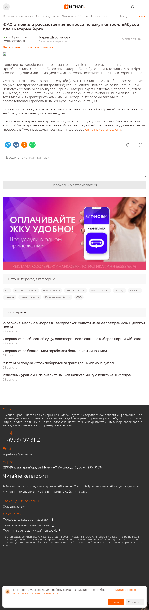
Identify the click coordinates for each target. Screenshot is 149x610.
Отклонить (135, 602)
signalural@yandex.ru (17, 454)
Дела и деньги (51, 290)
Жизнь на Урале (75, 290)
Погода (124, 16)
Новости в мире (29, 297)
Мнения (10, 297)
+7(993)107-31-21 (22, 440)
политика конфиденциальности (35, 593)
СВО (79, 297)
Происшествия (100, 290)
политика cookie (124, 590)
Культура (135, 290)
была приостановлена (103, 129)
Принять (116, 602)
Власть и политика (26, 290)
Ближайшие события (57, 297)
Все (7, 290)
